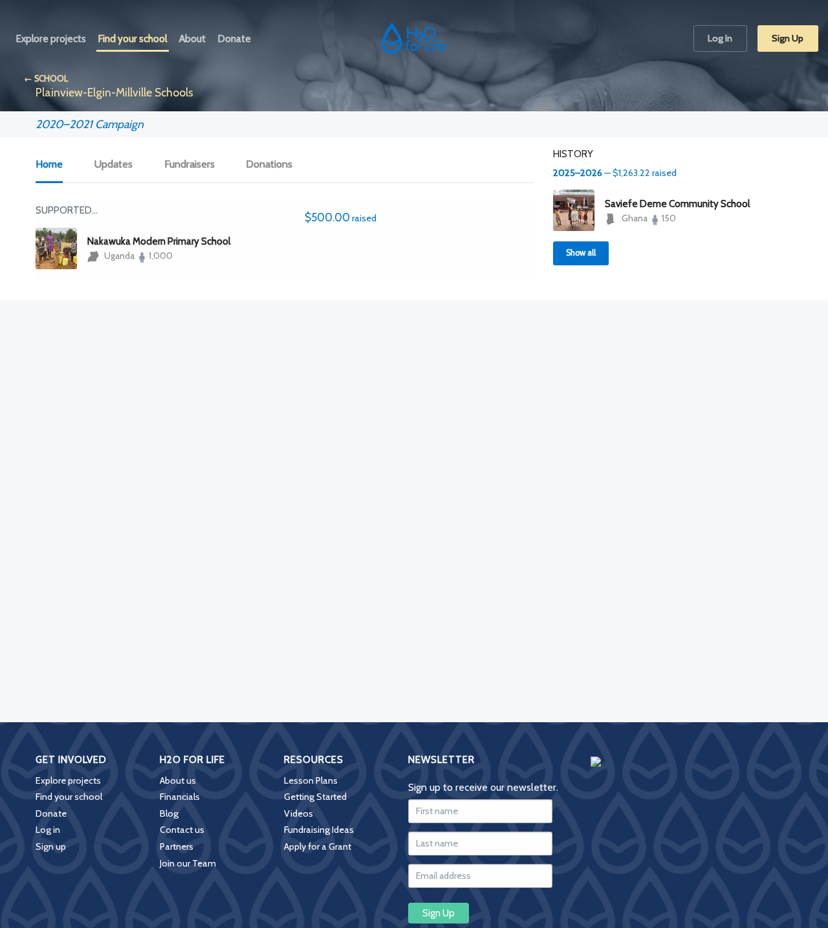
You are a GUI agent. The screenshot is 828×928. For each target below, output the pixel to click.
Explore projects (68, 780)
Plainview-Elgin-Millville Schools (114, 92)
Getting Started (315, 796)
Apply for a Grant (317, 846)
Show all (581, 253)
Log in (48, 829)
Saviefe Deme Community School (677, 204)
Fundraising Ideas (319, 829)
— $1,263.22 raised (615, 173)
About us (178, 780)
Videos (298, 813)
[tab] (56, 165)
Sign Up (787, 38)
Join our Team (188, 863)
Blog (169, 813)
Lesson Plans (311, 780)
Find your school (69, 796)
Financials (180, 796)
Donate (51, 813)
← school (46, 78)
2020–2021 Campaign (90, 124)
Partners (176, 846)
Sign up (51, 846)
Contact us (182, 829)
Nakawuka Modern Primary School (158, 241)
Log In (720, 38)
